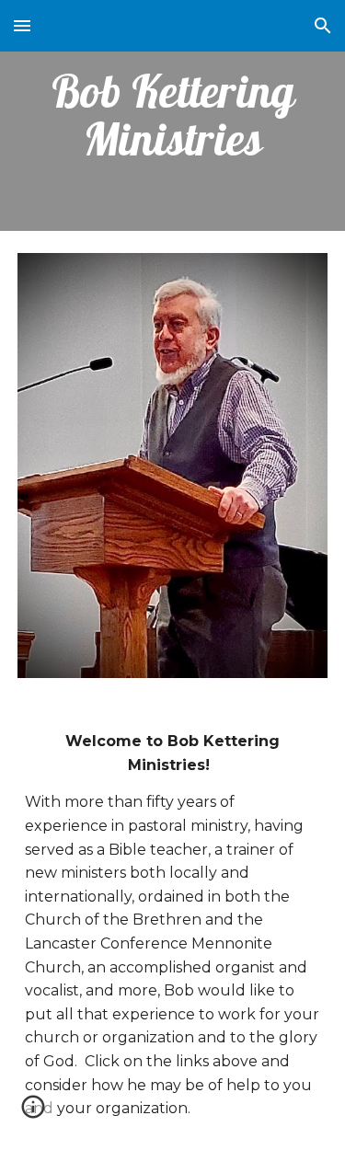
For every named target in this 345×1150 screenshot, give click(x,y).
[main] (172, 115)
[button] (22, 25)
